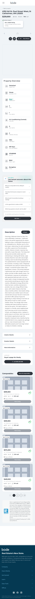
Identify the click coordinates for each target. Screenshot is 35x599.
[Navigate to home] (13, 3)
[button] (4, 33)
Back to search (7, 8)
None (10, 99)
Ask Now (16, 218)
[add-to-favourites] (10, 38)
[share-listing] (14, 38)
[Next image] (30, 33)
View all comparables (24, 373)
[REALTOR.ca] (6, 511)
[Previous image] (4, 33)
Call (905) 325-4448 (18, 361)
